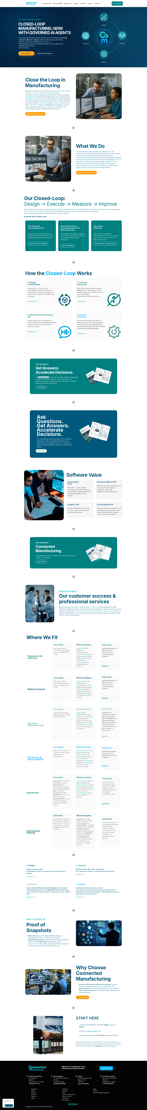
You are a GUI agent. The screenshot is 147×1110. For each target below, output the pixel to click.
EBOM (78, 715)
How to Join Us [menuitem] (66, 1096)
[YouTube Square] (72, 1104)
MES (78, 687)
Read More (29, 876)
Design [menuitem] (33, 1091)
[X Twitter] (77, 1104)
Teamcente (78, 611)
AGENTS (83, 3)
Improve (76, 3)
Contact (97, 3)
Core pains (58, 645)
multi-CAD (90, 750)
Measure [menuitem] (33, 1094)
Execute (109, 1042)
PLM (100, 986)
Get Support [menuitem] (65, 1100)
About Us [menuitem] (65, 1091)
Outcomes (106, 645)
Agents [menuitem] (33, 1098)
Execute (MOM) (57, 3)
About (89, 3)
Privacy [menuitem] (95, 1091)
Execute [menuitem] (33, 1092)
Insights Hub (94, 611)
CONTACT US (106, 1068)
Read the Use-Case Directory (105, 243)
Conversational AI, (32, 211)
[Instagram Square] (75, 1104)
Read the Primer (67, 245)
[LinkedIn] (69, 1104)
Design (62, 91)
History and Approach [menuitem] (68, 1094)
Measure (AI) (68, 3)
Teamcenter (80, 689)
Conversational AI (92, 165)
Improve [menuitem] (33, 1096)
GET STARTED (117, 3)
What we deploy (84, 645)
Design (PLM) (47, 3)
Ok (8, 1105)
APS (108, 986)
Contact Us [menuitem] (65, 1098)
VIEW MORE (31, 301)
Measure (29, 93)
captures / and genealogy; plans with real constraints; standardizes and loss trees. (90, 292)
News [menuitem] (63, 1092)
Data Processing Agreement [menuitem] (101, 1092)
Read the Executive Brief (37, 243)
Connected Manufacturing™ (44, 1106)
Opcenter (87, 611)
